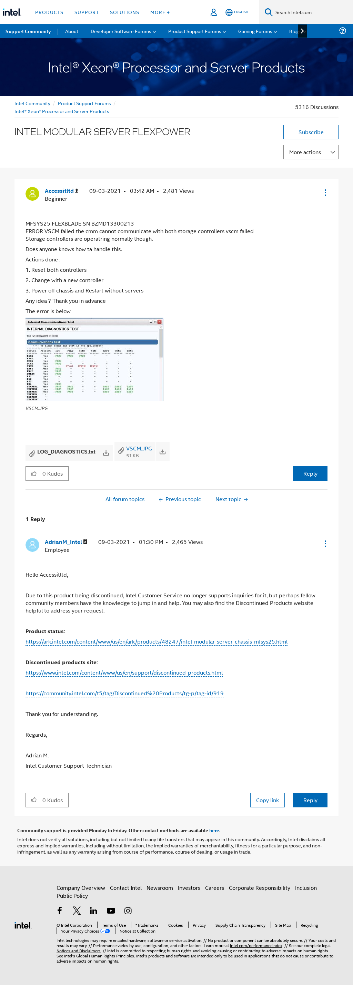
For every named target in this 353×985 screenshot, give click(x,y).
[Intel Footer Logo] (23, 924)
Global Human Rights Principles (105, 955)
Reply (310, 473)
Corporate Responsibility (259, 888)
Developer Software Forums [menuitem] (121, 30)
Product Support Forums (84, 103)
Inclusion (306, 888)
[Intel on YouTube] (111, 911)
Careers (214, 888)
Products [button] (49, 12)
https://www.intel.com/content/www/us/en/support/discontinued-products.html (124, 672)
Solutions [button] (124, 12)
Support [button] (86, 12)
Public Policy (72, 895)
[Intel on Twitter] (77, 911)
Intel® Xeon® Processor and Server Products (61, 111)
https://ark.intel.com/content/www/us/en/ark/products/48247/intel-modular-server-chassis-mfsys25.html (157, 641)
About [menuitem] (71, 30)
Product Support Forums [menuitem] (194, 30)
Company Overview (81, 888)
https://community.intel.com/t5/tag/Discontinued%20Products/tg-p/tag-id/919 (125, 693)
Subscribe (311, 132)
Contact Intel (126, 888)
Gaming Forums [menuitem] (255, 30)
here (214, 830)
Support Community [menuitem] (28, 31)
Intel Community (32, 103)
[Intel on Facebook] (59, 911)
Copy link (267, 800)
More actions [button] (305, 152)
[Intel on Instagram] (128, 911)
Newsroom (160, 888)
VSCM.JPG (139, 448)
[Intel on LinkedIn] (94, 911)
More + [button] (160, 12)
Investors (189, 888)
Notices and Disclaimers (79, 950)
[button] (324, 192)
